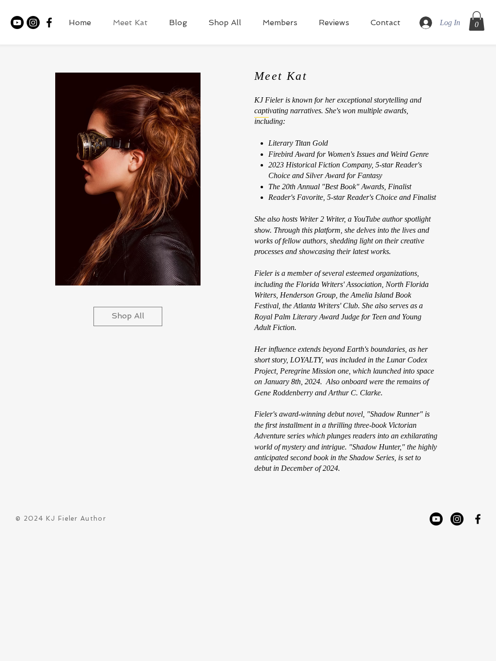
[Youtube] (17, 22)
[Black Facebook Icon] (49, 22)
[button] (476, 21)
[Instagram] (33, 22)
